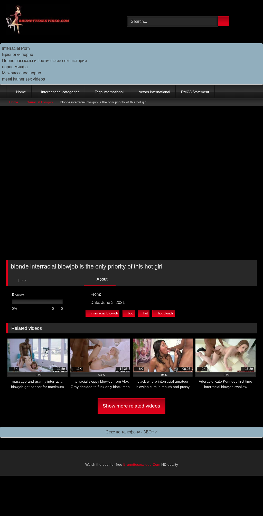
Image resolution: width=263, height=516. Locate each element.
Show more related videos (131, 406)
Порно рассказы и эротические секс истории (44, 60)
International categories (60, 92)
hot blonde (165, 313)
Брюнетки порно (17, 54)
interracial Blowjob (39, 102)
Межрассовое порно (21, 73)
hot (145, 313)
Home (21, 92)
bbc (130, 313)
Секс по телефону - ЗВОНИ (132, 432)
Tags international (109, 92)
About (101, 279)
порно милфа (15, 67)
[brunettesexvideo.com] (58, 20)
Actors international (154, 92)
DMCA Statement (195, 92)
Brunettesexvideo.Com (141, 464)
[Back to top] (247, 501)
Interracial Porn (16, 48)
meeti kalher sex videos (23, 79)
